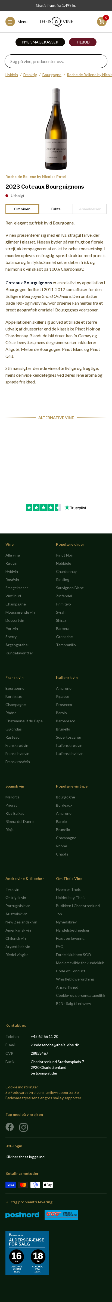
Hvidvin (11, 74)
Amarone (63, 688)
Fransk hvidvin (17, 753)
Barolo (61, 712)
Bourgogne (51, 74)
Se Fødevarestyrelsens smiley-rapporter (39, 1092)
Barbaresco (65, 721)
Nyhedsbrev (66, 922)
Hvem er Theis (68, 889)
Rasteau (12, 737)
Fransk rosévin (17, 761)
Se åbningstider (44, 1073)
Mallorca (12, 797)
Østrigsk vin (15, 897)
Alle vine (12, 555)
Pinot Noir (64, 555)
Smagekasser (16, 587)
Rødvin (11, 563)
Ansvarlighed (67, 987)
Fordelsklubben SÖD (73, 954)
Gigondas (13, 729)
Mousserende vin (20, 612)
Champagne (15, 604)
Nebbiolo (63, 563)
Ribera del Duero (19, 821)
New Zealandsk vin (21, 922)
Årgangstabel (17, 644)
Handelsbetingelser (72, 930)
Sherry (11, 636)
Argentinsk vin (17, 946)
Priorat (11, 805)
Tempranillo (66, 644)
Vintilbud (13, 596)
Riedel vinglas (17, 954)
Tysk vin (12, 889)
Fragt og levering (70, 938)
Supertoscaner (68, 737)
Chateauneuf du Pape (24, 721)
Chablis (62, 854)
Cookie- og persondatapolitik (80, 995)
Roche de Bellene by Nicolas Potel (35, 176)
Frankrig (30, 74)
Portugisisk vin (17, 905)
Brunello (63, 729)
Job (59, 913)
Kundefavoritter (19, 653)
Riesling (62, 579)
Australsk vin (16, 913)
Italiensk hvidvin (69, 753)
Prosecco (64, 704)
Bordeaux (13, 696)
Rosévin (12, 579)
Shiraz (61, 620)
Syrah (61, 612)
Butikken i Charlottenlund (78, 905)
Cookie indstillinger (21, 1087)
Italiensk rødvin (69, 745)
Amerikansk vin (18, 930)
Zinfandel (64, 596)
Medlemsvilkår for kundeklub (80, 962)
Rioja (9, 829)
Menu (22, 21)
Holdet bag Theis (70, 897)
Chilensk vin (15, 938)
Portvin (11, 628)
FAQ (60, 946)
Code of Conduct (70, 971)
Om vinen (22, 209)
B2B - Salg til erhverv (73, 1003)
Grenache (64, 636)
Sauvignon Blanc (70, 587)
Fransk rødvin (16, 745)
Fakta (56, 209)
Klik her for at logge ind (25, 1156)
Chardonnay (66, 571)
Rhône (11, 712)
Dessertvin (14, 620)
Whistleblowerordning (75, 979)
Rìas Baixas (14, 813)
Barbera (62, 628)
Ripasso (62, 696)
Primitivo (63, 604)
